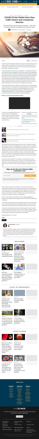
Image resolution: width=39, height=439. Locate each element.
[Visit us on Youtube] (15, 1)
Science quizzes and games (28, 389)
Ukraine (10, 155)
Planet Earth (25, 4)
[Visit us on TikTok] (19, 1)
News (30, 29)
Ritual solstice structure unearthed (27, 6)
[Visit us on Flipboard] (17, 1)
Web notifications (18, 427)
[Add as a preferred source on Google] (19, 416)
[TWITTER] (9, 226)
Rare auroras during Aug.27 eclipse (12, 6)
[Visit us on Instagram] (13, 1)
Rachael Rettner (15, 29)
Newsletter (35, 60)
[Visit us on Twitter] (12, 1)
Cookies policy (30, 424)
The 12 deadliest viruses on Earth (28, 119)
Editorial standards (7, 429)
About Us (29, 421)
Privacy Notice (32, 178)
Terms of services (15, 178)
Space (31, 4)
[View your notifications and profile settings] (34, 2)
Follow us (30, 60)
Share (4, 60)
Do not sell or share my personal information (31, 431)
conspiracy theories (26, 66)
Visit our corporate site (23, 413)
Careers (29, 427)
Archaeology (10, 4)
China (13, 156)
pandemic (23, 65)
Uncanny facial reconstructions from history (19, 403)
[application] (19, 103)
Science (20, 4)
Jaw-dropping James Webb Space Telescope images (19, 390)
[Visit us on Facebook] (10, 1)
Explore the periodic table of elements (19, 399)
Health (16, 4)
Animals (4, 4)
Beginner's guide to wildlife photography (28, 393)
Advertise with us (6, 427)
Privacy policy (18, 424)
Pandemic (4, 220)
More (34, 4)
